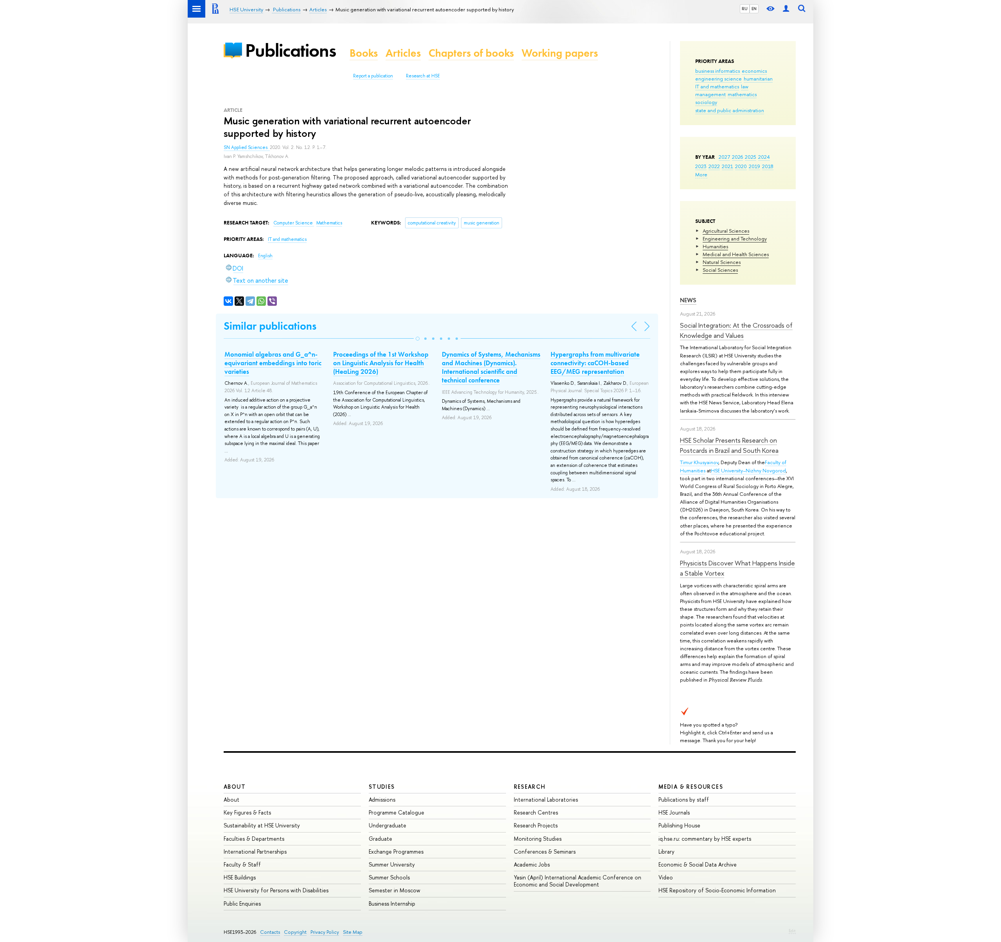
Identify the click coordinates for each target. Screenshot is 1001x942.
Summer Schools (389, 877)
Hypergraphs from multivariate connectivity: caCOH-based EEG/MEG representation (595, 363)
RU (745, 8)
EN (754, 8)
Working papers (560, 53)
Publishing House (679, 825)
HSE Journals (674, 812)
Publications (290, 50)
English (265, 256)
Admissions (382, 799)
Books (364, 53)
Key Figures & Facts (247, 812)
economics (754, 70)
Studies (382, 786)
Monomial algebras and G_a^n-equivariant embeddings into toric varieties (272, 363)
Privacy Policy (324, 932)
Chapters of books (471, 53)
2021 (727, 166)
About (235, 786)
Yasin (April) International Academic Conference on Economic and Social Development (577, 881)
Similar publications (270, 326)
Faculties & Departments (254, 838)
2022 (714, 166)
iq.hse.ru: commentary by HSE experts (704, 838)
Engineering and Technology (735, 238)
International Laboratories (546, 799)
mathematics (742, 94)
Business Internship (392, 903)
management (710, 94)
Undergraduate (387, 825)
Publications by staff (683, 799)
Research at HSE (423, 76)
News (688, 300)
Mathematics (329, 223)
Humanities (715, 246)
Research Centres (536, 812)
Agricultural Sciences (726, 230)
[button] (418, 339)
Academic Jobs (532, 864)
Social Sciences (720, 269)
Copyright (295, 932)
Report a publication (373, 76)
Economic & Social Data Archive (697, 864)
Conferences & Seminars (545, 851)
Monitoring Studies (537, 838)
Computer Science (293, 223)
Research (530, 786)
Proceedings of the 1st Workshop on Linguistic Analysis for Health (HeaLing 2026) (381, 363)
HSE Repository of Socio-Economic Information (717, 890)
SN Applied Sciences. (247, 147)
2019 (754, 166)
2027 (724, 156)
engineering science (718, 78)
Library (666, 851)
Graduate (380, 838)
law (744, 86)
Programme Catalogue (396, 812)
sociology (706, 102)
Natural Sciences (722, 262)
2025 (750, 156)
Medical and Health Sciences (736, 254)
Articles (403, 53)
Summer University (392, 864)
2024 (764, 156)
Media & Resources (690, 786)
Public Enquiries (242, 903)
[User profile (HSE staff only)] (786, 9)
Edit (792, 930)
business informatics (717, 70)
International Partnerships (255, 851)
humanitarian (758, 78)
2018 (767, 166)
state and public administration (729, 110)
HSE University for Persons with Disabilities (276, 890)
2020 (741, 166)
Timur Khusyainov (699, 462)
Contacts (270, 932)
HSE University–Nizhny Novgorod (748, 470)
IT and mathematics (717, 86)
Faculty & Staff (242, 864)
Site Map (352, 932)
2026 (737, 156)
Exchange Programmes (396, 851)
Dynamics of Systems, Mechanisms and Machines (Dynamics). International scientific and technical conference (491, 367)
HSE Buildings (240, 877)
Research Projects (536, 825)
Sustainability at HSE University (262, 825)
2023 (701, 166)
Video (665, 877)
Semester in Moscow (394, 890)
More (701, 174)
